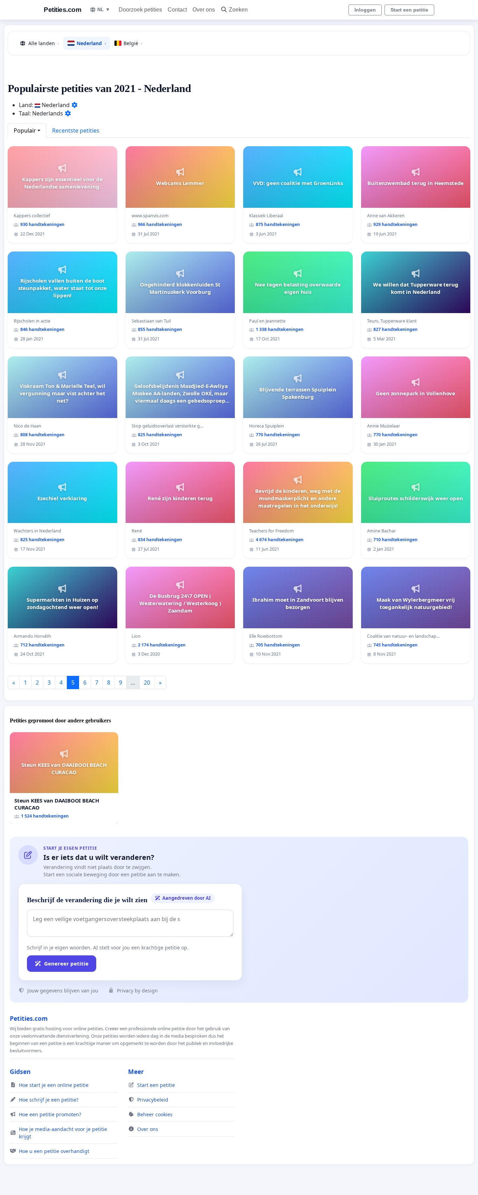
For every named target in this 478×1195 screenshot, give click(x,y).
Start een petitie (409, 10)
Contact (177, 10)
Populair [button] (25, 130)
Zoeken (238, 10)
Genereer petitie (66, 963)
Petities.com (62, 9)
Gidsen (20, 1071)
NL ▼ (103, 9)
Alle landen (43, 43)
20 (147, 682)
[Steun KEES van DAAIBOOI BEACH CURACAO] (64, 778)
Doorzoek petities (140, 10)
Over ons (203, 10)
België (133, 43)
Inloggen (365, 10)
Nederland (91, 43)
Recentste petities (75, 130)
